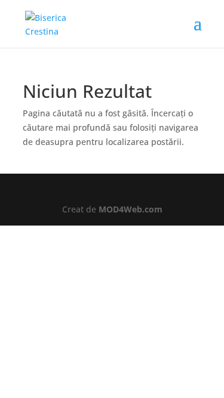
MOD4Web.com (130, 209)
